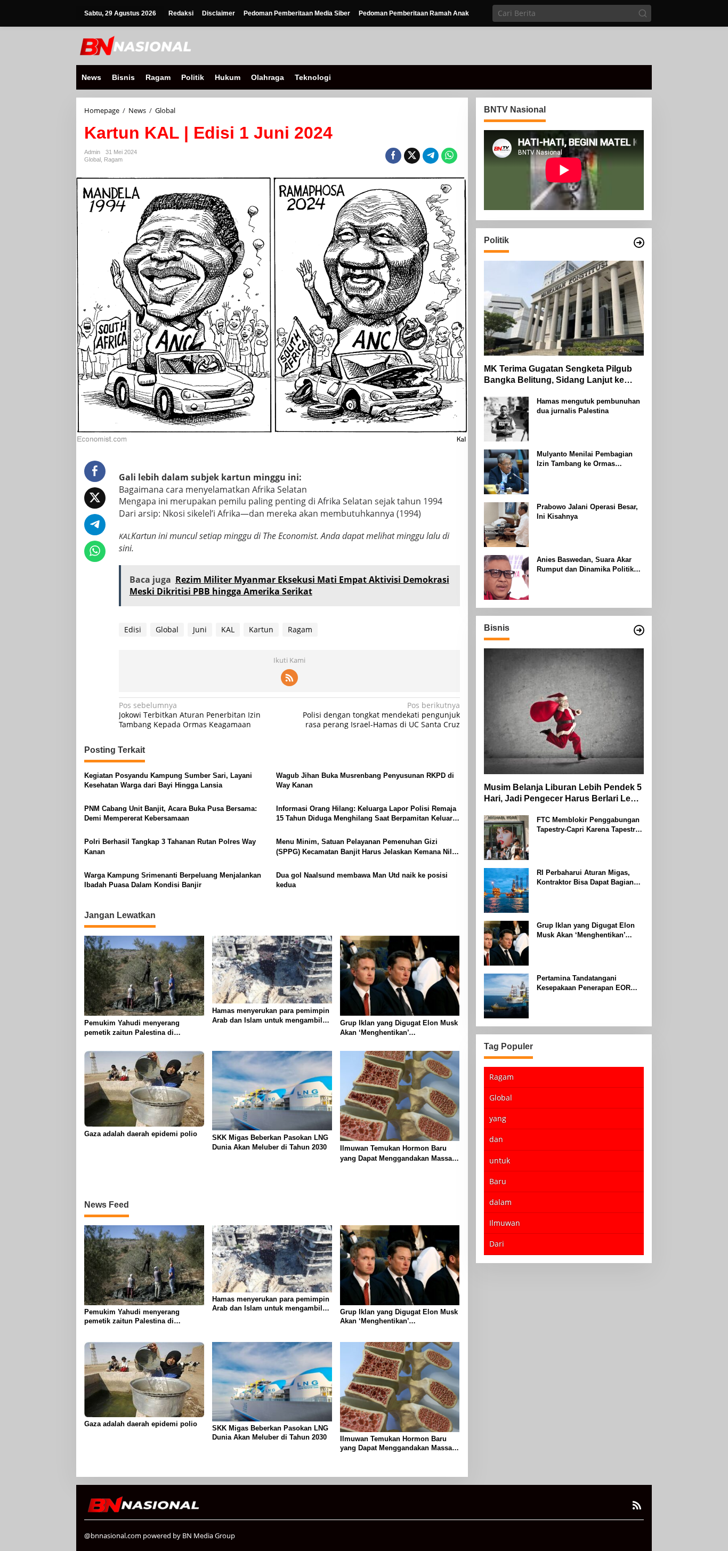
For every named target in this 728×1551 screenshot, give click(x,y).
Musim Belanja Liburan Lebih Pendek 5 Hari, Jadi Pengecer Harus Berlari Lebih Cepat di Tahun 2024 (563, 794)
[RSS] (289, 677)
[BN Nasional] (134, 45)
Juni (200, 629)
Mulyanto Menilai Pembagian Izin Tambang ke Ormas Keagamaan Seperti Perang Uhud (585, 459)
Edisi (132, 629)
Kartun (261, 629)
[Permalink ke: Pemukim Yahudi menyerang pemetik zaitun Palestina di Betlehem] (144, 975)
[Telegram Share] (431, 156)
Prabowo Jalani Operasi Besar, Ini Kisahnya (587, 511)
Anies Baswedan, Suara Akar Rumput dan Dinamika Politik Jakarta (585, 565)
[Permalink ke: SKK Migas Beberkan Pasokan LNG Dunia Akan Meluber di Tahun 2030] (272, 1090)
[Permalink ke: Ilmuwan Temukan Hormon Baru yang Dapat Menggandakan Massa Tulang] (400, 1095)
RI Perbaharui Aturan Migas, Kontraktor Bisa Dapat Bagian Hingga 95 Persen (585, 878)
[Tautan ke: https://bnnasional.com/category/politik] (639, 242)
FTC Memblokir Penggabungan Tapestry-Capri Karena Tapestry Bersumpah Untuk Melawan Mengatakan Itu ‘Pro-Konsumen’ (590, 825)
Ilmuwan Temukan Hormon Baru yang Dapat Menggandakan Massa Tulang (396, 1153)
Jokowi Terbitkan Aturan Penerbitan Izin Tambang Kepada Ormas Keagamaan (190, 715)
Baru (497, 1181)
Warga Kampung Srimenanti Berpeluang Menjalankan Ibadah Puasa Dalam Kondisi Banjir (172, 880)
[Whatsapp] (449, 156)
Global (92, 159)
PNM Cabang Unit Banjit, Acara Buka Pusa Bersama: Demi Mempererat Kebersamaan (170, 813)
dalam (500, 1203)
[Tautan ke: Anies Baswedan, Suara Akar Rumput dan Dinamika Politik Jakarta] (506, 577)
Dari (496, 1244)
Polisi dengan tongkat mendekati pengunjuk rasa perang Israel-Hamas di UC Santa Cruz (381, 715)
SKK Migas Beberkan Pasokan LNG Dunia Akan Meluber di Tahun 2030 (270, 1142)
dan (496, 1140)
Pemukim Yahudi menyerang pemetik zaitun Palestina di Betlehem (132, 1028)
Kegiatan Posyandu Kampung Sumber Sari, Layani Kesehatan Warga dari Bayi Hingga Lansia (168, 780)
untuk (499, 1160)
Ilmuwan (504, 1223)
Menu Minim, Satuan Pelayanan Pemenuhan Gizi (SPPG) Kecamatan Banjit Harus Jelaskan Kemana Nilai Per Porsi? (367, 847)
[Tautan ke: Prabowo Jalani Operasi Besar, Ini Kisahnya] (506, 524)
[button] (643, 13)
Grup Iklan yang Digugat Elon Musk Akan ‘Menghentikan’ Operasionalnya (399, 1028)
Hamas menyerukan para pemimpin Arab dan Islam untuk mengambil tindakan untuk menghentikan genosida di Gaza (270, 1016)
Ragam (113, 159)
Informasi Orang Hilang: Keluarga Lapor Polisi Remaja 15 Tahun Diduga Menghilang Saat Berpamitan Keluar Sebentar (366, 814)
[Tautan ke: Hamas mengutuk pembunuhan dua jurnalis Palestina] (506, 418)
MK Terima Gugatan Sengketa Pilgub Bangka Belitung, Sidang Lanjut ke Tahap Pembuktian (558, 375)
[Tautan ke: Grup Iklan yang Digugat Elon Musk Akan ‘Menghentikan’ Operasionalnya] (506, 942)
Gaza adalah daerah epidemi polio (140, 1134)
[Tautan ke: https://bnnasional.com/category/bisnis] (639, 630)
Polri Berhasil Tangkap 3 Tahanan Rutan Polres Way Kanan (170, 846)
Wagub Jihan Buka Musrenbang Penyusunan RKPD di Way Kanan (365, 780)
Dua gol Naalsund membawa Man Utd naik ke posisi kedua (362, 880)
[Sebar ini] (393, 156)
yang (497, 1119)
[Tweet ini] (412, 156)
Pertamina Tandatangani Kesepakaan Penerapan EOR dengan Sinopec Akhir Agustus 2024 (588, 983)
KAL (227, 629)
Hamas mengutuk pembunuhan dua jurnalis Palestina (588, 406)
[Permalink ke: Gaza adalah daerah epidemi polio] (144, 1088)
